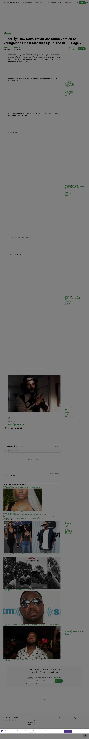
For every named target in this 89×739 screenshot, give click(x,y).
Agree (68, 731)
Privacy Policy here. (32, 732)
